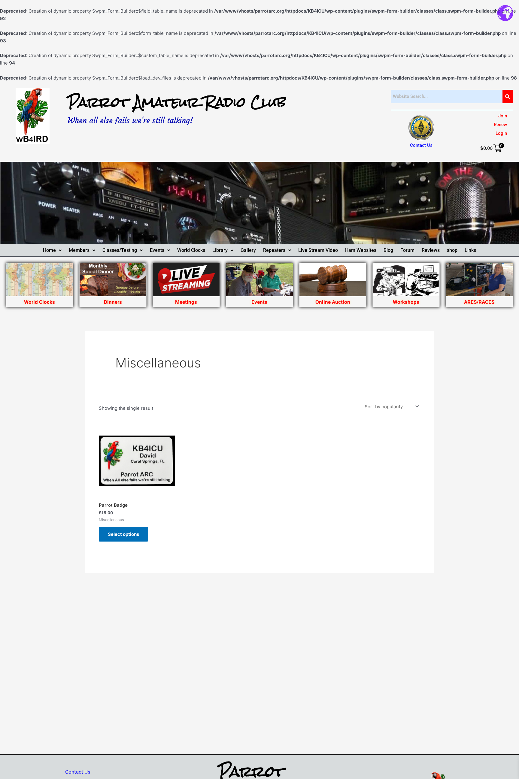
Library (220, 250)
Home (49, 250)
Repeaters (274, 250)
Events (157, 250)
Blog (388, 250)
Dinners (113, 302)
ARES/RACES (479, 302)
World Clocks (191, 250)
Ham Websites (360, 250)
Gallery (248, 250)
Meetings (186, 302)
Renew (500, 124)
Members (79, 250)
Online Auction (332, 302)
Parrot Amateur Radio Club (177, 102)
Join (502, 116)
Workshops (406, 302)
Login (501, 133)
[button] (52, 250)
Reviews (431, 250)
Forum (407, 250)
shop (452, 250)
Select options (123, 534)
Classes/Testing (119, 250)
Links (470, 250)
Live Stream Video (318, 250)
